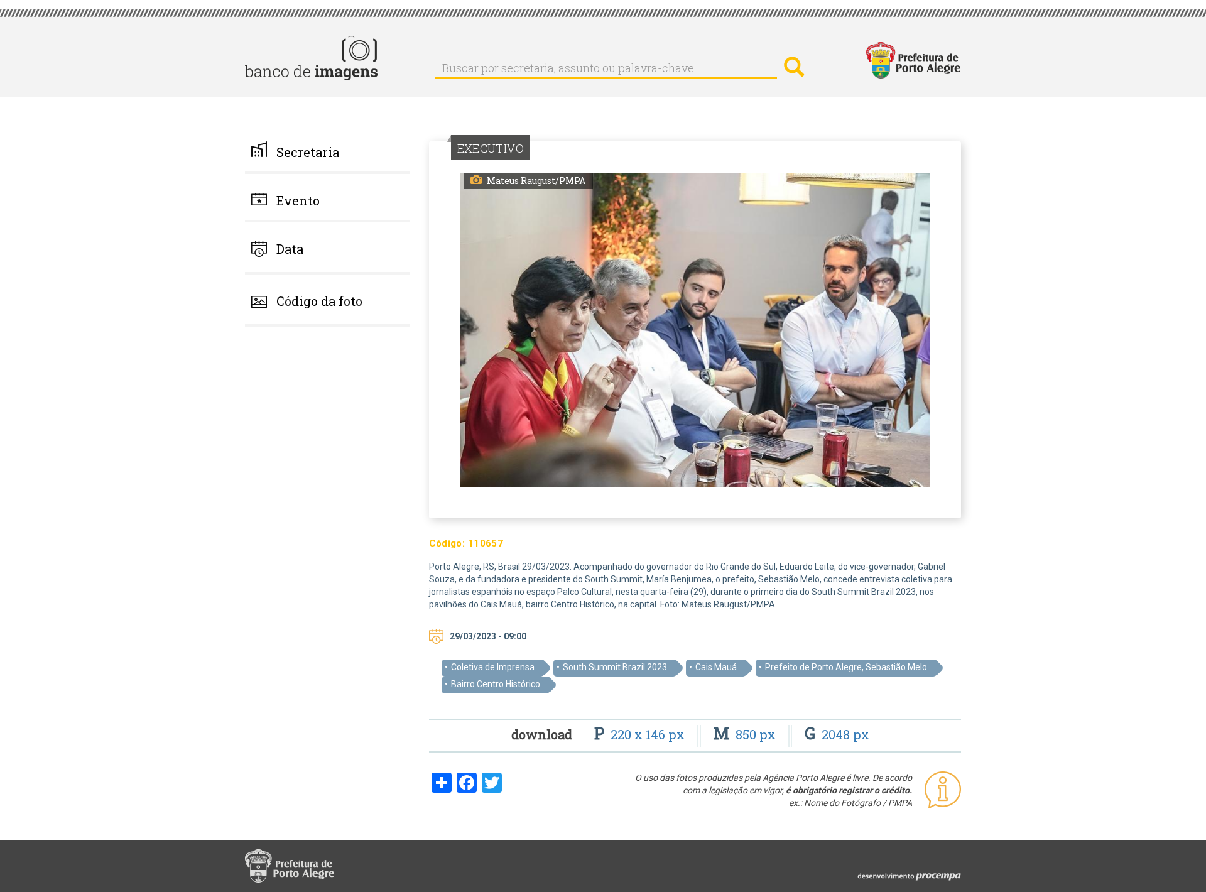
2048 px (837, 734)
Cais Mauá (716, 667)
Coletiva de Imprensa (493, 667)
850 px (746, 734)
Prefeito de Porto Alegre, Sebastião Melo (846, 667)
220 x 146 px (641, 734)
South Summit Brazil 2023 (615, 667)
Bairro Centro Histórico (495, 684)
